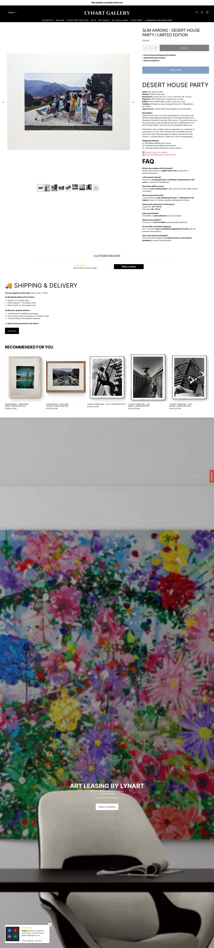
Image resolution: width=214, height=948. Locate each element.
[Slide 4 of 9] (61, 187)
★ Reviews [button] (212, 476)
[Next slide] (133, 102)
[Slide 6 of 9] (75, 187)
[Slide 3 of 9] (54, 187)
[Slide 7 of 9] (82, 187)
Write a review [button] (129, 266)
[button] (49, 925)
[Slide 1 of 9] (40, 187)
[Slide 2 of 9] (47, 187)
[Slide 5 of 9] (68, 187)
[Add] (41, 398)
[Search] (196, 12)
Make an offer (175, 71)
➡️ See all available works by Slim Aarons (159, 154)
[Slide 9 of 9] (96, 187)
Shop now (12, 331)
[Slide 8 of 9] (89, 187)
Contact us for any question (156, 152)
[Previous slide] (2, 102)
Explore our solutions (107, 807)
